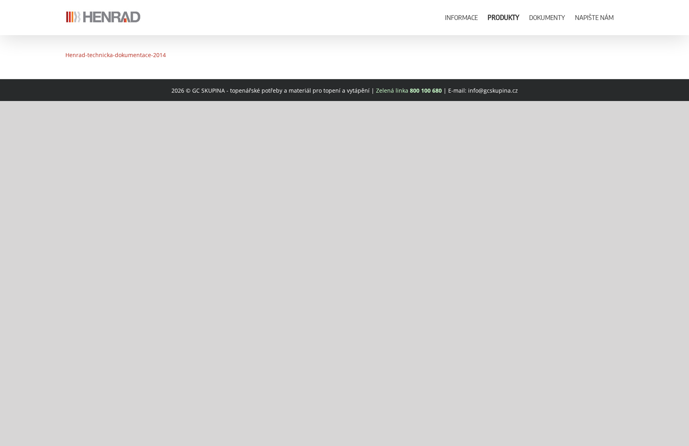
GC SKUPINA (208, 90)
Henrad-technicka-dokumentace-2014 (115, 55)
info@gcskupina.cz (493, 90)
